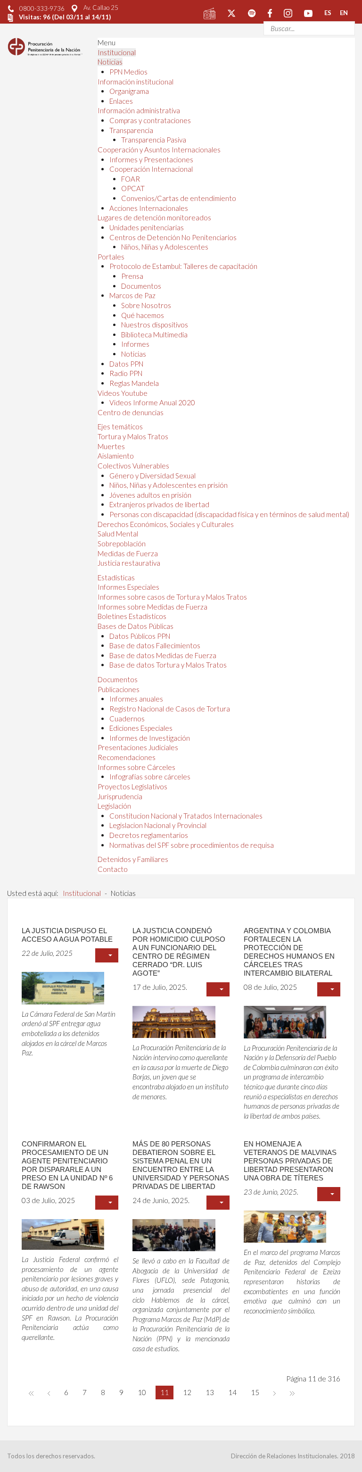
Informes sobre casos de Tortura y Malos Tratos (172, 597)
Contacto (113, 869)
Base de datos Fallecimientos (154, 645)
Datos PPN (126, 364)
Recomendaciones (127, 757)
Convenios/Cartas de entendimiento (178, 198)
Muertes (111, 446)
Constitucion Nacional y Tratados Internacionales (186, 815)
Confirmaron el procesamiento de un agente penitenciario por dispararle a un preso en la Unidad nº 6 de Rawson (67, 1165)
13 (210, 1392)
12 (187, 1392)
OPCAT (133, 188)
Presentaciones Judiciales (138, 747)
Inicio (31, 1393)
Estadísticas (116, 577)
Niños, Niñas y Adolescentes (164, 247)
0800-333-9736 (42, 8)
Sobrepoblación (122, 543)
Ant (49, 1393)
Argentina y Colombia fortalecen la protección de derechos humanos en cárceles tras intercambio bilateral (289, 952)
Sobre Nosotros (146, 305)
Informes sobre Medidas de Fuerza (152, 606)
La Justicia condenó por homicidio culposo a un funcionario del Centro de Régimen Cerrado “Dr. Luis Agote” (178, 952)
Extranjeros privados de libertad (159, 504)
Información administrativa (139, 110)
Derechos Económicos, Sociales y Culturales (166, 524)
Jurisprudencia (120, 796)
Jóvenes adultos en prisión (150, 495)
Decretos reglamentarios (148, 835)
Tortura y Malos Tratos (133, 436)
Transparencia (131, 130)
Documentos (141, 286)
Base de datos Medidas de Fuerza (162, 655)
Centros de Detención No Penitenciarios (173, 237)
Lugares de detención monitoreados (154, 217)
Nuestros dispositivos (154, 324)
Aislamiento (116, 456)
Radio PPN (125, 373)
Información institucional (135, 81)
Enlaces (121, 101)
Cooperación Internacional (151, 169)
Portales (111, 256)
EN (344, 13)
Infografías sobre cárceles (149, 776)
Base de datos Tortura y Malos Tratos (168, 665)
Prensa (132, 276)
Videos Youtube (123, 393)
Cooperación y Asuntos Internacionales (159, 149)
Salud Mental (118, 533)
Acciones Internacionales (148, 208)
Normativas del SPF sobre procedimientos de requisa (191, 845)
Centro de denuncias (131, 412)
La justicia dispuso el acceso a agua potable (67, 935)
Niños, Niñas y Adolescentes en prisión (168, 485)
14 (232, 1392)
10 (142, 1392)
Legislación (114, 806)
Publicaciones (119, 689)
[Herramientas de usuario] (106, 955)
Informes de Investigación (149, 738)
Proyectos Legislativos (132, 786)
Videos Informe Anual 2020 (152, 402)
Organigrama (129, 91)
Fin (292, 1393)
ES (327, 13)
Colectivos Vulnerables (133, 465)
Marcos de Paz (132, 295)
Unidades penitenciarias (146, 227)
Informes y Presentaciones (151, 159)
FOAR (130, 179)
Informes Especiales (128, 587)
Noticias (110, 62)
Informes (135, 344)
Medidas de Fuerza (128, 553)
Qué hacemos (142, 315)
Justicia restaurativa (129, 563)
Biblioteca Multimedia (154, 334)
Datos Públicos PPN (139, 636)
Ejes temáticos (120, 426)
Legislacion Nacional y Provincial (157, 825)
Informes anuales (136, 698)
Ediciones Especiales (141, 728)
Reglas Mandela (134, 383)
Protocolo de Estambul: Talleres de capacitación (183, 266)
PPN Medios (128, 71)
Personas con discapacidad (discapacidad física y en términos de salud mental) (229, 514)
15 (255, 1392)
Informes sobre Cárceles (136, 767)
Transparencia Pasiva (153, 139)
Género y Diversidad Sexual (152, 475)
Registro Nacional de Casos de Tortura (169, 708)
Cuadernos (127, 718)
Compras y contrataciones (150, 120)
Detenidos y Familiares (133, 859)
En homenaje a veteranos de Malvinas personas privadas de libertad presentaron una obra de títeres (290, 1161)
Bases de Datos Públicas (135, 626)
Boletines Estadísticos (132, 616)
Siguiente (274, 1393)
